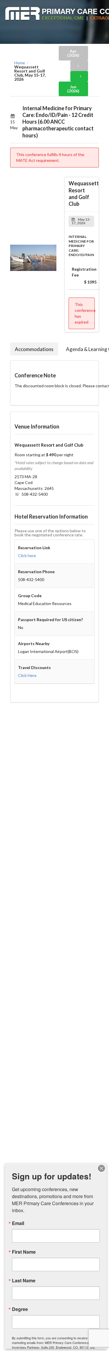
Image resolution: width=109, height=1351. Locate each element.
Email (18, 1223)
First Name (24, 1252)
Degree (20, 1309)
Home (19, 63)
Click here (27, 555)
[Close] (101, 1168)
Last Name (23, 1280)
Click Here (27, 675)
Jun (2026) (73, 88)
